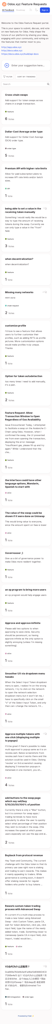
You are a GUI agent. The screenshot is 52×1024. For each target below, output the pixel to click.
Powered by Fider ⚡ (26, 1016)
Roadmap (20, 10)
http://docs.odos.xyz (11, 50)
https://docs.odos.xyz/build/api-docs (20, 54)
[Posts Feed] (30, 10)
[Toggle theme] (36, 10)
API (8, 188)
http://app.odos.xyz (11, 47)
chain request (13, 306)
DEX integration (13, 997)
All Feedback (8, 10)
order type (11, 148)
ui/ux (9, 493)
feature (10, 112)
